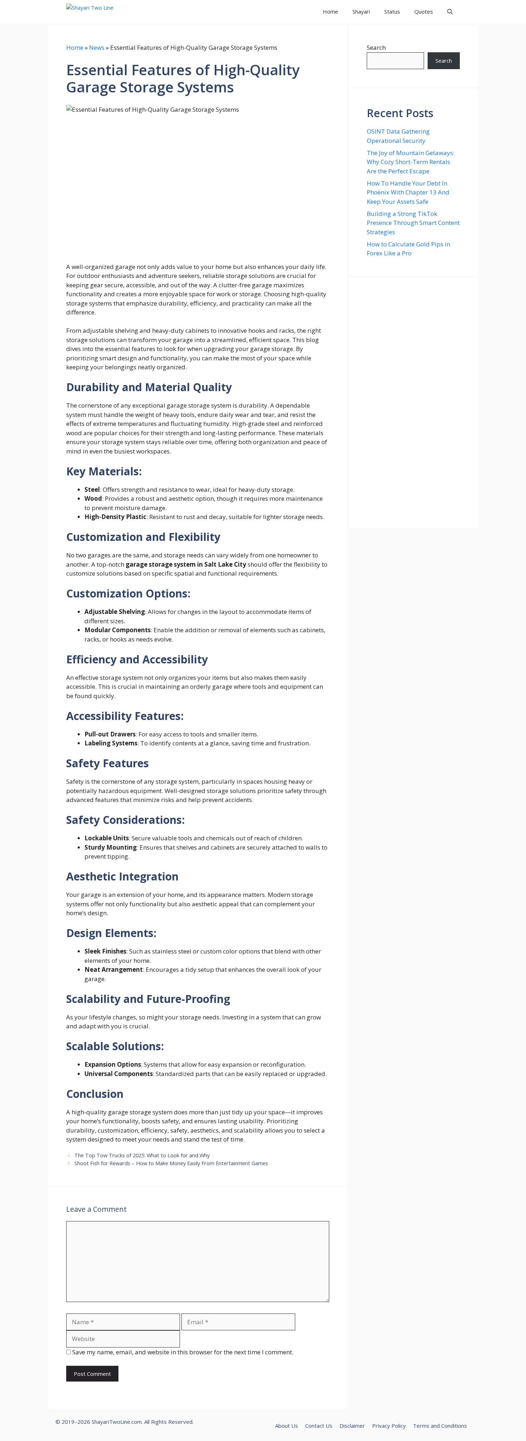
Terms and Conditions (440, 1425)
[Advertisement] (413, 403)
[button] (450, 11)
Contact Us (318, 1425)
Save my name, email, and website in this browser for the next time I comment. (182, 1352)
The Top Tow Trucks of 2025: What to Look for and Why (142, 1155)
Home (330, 11)
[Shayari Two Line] (98, 11)
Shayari (361, 11)
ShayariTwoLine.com (117, 1421)
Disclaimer (352, 1425)
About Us (286, 1425)
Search (376, 47)
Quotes (423, 11)
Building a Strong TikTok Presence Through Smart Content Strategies (413, 223)
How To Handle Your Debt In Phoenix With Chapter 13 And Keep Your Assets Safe (408, 192)
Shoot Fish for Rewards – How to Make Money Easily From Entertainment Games (171, 1163)
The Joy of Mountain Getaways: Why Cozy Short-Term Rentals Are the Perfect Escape (410, 162)
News (96, 47)
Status (392, 11)
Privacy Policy (389, 1425)
